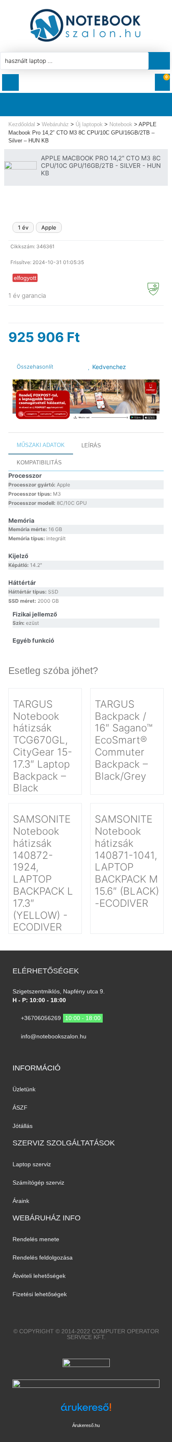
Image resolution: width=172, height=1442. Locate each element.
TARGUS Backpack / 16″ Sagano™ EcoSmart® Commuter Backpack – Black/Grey (123, 740)
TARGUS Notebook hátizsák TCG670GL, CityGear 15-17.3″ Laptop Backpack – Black (42, 746)
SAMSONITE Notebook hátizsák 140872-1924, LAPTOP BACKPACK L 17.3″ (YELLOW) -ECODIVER (43, 873)
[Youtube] (94, 1053)
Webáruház (55, 124)
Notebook (120, 124)
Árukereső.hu (86, 1425)
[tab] (40, 445)
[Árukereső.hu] (86, 1411)
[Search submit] (161, 61)
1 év (23, 227)
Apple (48, 227)
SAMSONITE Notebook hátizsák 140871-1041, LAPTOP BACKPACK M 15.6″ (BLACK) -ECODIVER (127, 861)
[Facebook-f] (78, 1053)
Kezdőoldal (21, 124)
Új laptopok (89, 124)
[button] (10, 82)
